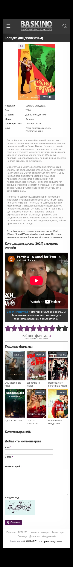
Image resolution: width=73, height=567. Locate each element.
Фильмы (29, 119)
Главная (11, 532)
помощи (57, 237)
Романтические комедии (38, 128)
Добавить (13, 522)
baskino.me (16, 541)
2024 (28, 110)
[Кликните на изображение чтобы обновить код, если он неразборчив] (20, 501)
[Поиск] (64, 26)
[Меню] (8, 26)
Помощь (22, 536)
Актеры (45, 532)
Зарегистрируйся (17, 311)
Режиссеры (58, 532)
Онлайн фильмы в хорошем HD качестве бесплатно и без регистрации (36, 26)
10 (65, 328)
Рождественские (34, 131)
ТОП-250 (22, 532)
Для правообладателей (42, 536)
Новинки (34, 532)
